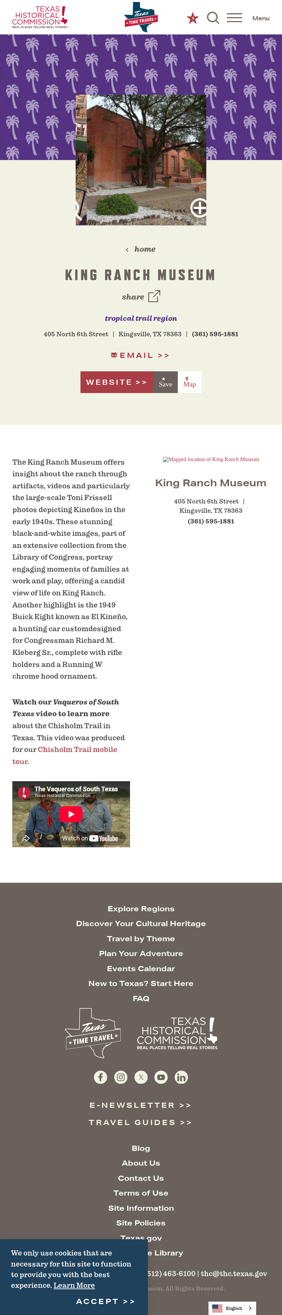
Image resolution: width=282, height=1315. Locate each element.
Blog (141, 1148)
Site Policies (141, 1223)
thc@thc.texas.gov (234, 1273)
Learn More (74, 1285)
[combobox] (232, 1308)
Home (144, 249)
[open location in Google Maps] (211, 459)
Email (137, 355)
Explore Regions (141, 908)
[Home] (141, 17)
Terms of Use (141, 1193)
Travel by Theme (141, 938)
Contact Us (141, 1178)
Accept (98, 1301)
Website (109, 382)
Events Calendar (141, 968)
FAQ (141, 998)
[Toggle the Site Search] (213, 17)
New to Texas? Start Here (141, 983)
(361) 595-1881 (215, 334)
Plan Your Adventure (141, 953)
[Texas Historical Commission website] (39, 17)
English (234, 1308)
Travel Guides (132, 1122)
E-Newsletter (132, 1105)
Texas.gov (141, 1238)
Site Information (141, 1208)
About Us (141, 1163)
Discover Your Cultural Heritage (141, 923)
